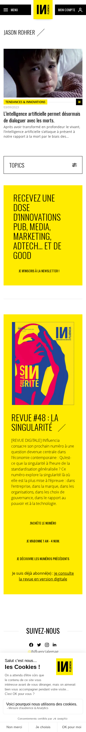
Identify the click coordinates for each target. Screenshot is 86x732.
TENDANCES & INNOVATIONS (25, 102)
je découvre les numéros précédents (43, 558)
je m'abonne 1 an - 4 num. (43, 540)
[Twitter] (39, 645)
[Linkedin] (55, 645)
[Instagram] (47, 645)
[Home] (43, 9)
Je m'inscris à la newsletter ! (39, 270)
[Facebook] (31, 645)
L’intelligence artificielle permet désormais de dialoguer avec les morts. (42, 117)
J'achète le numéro (43, 522)
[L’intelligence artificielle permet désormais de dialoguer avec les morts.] (43, 73)
